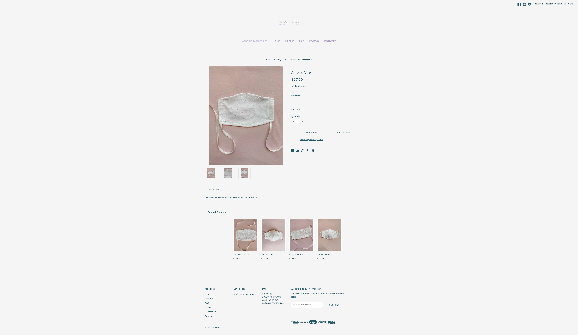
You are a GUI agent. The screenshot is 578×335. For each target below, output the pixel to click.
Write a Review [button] (299, 86)
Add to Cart (245, 237)
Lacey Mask (324, 254)
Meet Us (289, 41)
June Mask (267, 254)
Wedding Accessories (254, 41)
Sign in (549, 3)
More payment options (311, 139)
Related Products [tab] (217, 212)
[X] (307, 151)
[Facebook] (519, 4)
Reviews (314, 41)
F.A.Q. (302, 41)
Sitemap (209, 316)
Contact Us (329, 41)
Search (539, 3)
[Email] (297, 151)
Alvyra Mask (296, 254)
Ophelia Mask (241, 254)
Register (561, 3)
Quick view (245, 232)
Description (214, 189)
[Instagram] (524, 4)
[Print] (302, 151)
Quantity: (295, 116)
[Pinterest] (529, 4)
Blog (277, 41)
